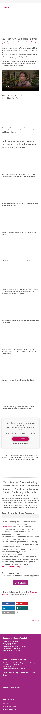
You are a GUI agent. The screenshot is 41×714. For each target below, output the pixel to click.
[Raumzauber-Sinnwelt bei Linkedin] (25, 679)
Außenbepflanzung (30, 42)
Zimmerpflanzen (12, 44)
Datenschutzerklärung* (11, 573)
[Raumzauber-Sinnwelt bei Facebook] (11, 1)
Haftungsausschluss (9, 706)
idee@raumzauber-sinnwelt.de (16, 646)
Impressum (6, 703)
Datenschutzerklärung (11, 567)
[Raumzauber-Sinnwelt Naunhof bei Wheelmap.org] (11, 653)
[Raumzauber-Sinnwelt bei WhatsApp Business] (28, 1)
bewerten (21, 439)
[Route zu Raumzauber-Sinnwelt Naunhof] (4, 653)
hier (24, 130)
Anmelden (20, 582)
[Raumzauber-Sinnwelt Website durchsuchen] (31, 1)
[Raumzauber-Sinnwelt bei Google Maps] (34, 679)
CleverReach (7, 527)
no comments (35, 620)
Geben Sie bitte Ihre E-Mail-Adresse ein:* (19, 513)
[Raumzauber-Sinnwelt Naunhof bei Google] (7, 653)
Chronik (4, 44)
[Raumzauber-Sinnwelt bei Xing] (21, 1)
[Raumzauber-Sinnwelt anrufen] (8, 1)
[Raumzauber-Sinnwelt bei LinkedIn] (24, 1)
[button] (8, 603)
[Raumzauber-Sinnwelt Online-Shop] (4, 682)
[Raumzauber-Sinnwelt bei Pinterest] (18, 1)
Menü (6, 7)
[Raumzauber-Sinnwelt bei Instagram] (14, 1)
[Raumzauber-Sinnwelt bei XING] (21, 679)
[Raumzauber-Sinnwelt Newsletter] (4, 679)
